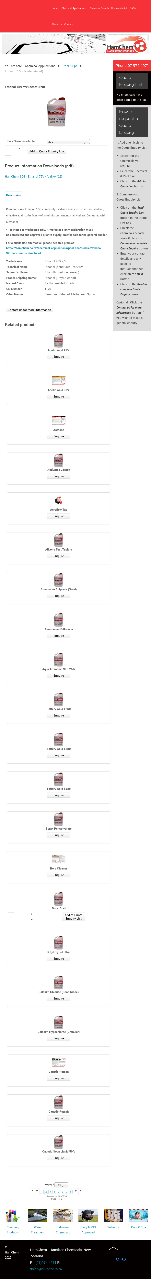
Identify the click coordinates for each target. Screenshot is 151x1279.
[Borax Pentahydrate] (58, 819)
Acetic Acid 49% (58, 350)
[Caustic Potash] (58, 1062)
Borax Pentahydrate (59, 828)
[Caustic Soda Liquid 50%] (58, 1142)
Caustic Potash (59, 1072)
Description (13, 195)
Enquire (58, 356)
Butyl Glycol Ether (58, 952)
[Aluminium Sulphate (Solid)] (58, 580)
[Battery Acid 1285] (58, 779)
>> (80, 1191)
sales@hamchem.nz (46, 1268)
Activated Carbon (58, 470)
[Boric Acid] (58, 899)
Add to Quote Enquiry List (46, 151)
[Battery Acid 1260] (58, 699)
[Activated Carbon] (58, 460)
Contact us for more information (29, 310)
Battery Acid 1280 (59, 749)
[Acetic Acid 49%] (58, 341)
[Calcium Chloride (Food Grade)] (58, 982)
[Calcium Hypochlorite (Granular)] (58, 1022)
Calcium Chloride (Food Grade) (59, 992)
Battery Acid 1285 (59, 789)
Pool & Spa (138, 1227)
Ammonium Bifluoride (58, 629)
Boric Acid (58, 908)
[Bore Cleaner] (58, 859)
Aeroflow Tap (58, 509)
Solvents (113, 1227)
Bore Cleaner (58, 868)
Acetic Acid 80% (58, 390)
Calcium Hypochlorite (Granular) (59, 1032)
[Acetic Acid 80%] (58, 381)
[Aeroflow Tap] (58, 500)
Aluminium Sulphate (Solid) (59, 589)
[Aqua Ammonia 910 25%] (58, 660)
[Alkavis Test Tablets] (58, 540)
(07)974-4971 (45, 1262)
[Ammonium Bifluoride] (58, 620)
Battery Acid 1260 (59, 709)
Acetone (58, 430)
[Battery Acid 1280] (58, 739)
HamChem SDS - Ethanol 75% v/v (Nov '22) (33, 176)
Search (125, 156)
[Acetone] (58, 420)
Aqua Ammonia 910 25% (58, 669)
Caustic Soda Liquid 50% (58, 1151)
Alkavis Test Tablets (58, 549)
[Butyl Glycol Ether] (58, 943)
